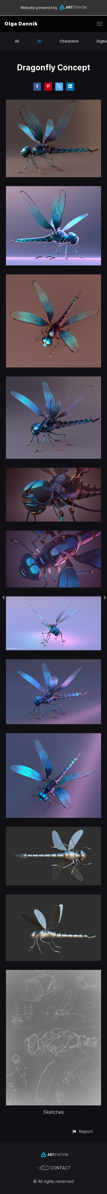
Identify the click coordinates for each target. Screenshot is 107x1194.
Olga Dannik (21, 24)
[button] (82, 1131)
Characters (69, 41)
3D (39, 41)
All (17, 41)
